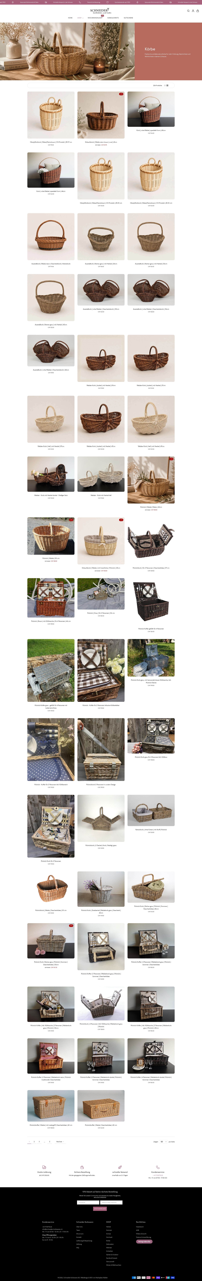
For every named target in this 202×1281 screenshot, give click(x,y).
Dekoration (110, 1244)
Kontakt (78, 1237)
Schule (108, 1234)
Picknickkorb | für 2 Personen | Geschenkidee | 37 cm (151, 568)
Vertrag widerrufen (144, 1241)
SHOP (79, 18)
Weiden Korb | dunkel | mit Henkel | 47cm (101, 446)
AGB (137, 1230)
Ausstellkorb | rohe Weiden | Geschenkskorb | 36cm (151, 309)
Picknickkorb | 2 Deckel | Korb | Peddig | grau (101, 845)
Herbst (108, 1227)
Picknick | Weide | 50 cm (51, 558)
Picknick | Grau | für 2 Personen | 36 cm (101, 613)
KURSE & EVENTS (113, 18)
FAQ (77, 1248)
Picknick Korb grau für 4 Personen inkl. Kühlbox (151, 757)
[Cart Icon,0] (197, 10)
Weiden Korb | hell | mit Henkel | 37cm (51, 446)
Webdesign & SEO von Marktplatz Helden (94, 1277)
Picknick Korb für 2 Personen (51, 861)
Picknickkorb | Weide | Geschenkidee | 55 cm (50, 910)
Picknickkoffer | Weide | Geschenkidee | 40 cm (101, 1125)
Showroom (79, 1234)
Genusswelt (110, 1262)
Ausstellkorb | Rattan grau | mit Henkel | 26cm (101, 264)
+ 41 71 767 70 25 (158, 1175)
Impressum (140, 1227)
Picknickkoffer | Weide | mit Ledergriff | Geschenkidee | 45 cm (51, 1125)
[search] (188, 11)
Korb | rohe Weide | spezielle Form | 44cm (51, 191)
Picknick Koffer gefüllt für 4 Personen (151, 629)
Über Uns (79, 1227)
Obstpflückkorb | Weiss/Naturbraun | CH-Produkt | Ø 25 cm (151, 203)
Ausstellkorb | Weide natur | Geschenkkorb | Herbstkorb (51, 264)
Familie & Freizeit (111, 1258)
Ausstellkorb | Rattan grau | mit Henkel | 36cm (151, 264)
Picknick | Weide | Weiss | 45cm (151, 507)
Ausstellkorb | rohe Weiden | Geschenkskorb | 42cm (51, 370)
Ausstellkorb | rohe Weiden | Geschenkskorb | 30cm (101, 309)
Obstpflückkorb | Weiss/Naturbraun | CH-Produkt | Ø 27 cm (51, 142)
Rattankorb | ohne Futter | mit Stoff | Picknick (151, 830)
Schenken (109, 1251)
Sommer (109, 1230)
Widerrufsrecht (141, 1234)
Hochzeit (109, 1237)
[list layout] (165, 85)
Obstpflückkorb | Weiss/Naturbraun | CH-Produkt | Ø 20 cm (101, 203)
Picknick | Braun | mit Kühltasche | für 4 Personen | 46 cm (51, 621)
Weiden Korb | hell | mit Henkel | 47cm (151, 446)
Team (78, 1230)
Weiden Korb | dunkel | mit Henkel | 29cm (101, 385)
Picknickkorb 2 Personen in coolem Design (101, 785)
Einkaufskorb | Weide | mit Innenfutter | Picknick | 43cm (101, 568)
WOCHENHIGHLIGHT (95, 18)
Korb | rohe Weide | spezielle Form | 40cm (151, 130)
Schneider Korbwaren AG (72, 1277)
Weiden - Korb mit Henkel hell (101, 495)
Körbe (108, 1241)
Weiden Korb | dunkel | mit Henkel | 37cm (151, 385)
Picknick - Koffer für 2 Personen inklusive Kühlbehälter (101, 705)
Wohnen (109, 1248)
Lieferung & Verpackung (84, 1241)
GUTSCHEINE (128, 18)
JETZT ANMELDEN (100, 1209)
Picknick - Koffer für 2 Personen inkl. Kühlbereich (51, 785)
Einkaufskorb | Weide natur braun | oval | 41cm (101, 142)
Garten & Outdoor (112, 1254)
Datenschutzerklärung (143, 1237)
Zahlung (79, 1244)
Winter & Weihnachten (113, 1265)
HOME (70, 18)
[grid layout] (167, 85)
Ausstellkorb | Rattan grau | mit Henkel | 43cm (51, 325)
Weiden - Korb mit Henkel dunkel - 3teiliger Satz (51, 495)
